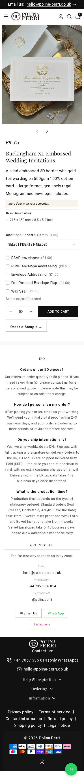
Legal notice (58, 725)
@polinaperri (42, 600)
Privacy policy (20, 712)
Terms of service (55, 712)
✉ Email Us (28, 613)
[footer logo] (42, 644)
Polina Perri (49, 738)
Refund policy (60, 719)
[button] (6, 16)
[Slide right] (47, 131)
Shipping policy (28, 725)
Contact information (24, 719)
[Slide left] (37, 131)
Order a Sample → (26, 327)
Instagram (42, 624)
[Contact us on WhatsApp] (71, 769)
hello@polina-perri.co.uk (49, 4)
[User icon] (60, 16)
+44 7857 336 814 (42, 586)
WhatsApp (56, 613)
